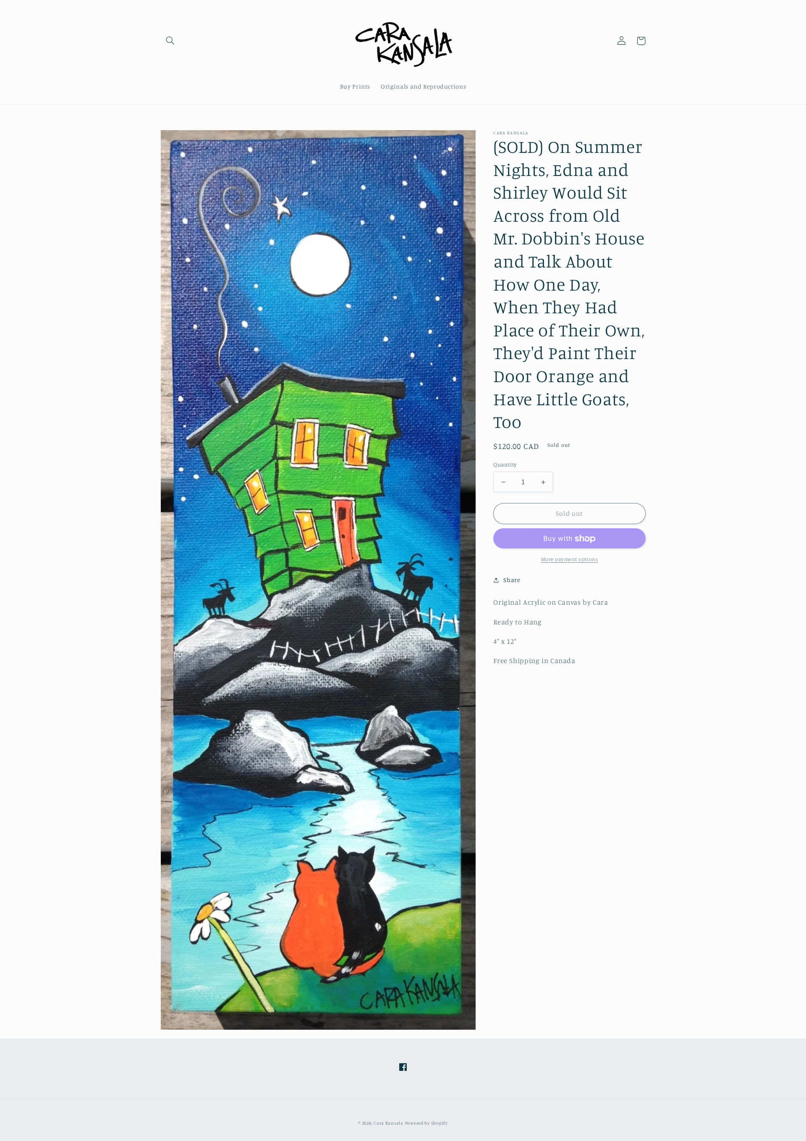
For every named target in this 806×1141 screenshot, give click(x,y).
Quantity (504, 465)
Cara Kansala (388, 1122)
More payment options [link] (569, 559)
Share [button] (511, 579)
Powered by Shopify (426, 1122)
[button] (170, 40)
